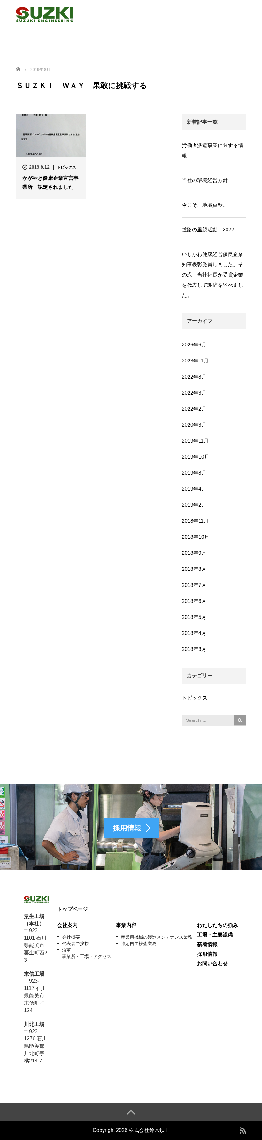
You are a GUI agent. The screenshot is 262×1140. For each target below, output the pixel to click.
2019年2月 (194, 505)
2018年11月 (195, 521)
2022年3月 (194, 392)
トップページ (72, 909)
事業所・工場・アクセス (86, 956)
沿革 (66, 950)
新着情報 (207, 944)
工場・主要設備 (215, 934)
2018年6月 (194, 601)
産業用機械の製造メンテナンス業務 (156, 937)
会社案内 (67, 925)
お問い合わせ (212, 963)
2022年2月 (194, 409)
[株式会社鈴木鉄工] (44, 13)
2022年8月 (194, 376)
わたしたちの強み (217, 925)
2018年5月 (194, 617)
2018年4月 (194, 633)
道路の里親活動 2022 (208, 229)
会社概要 (71, 937)
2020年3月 (194, 425)
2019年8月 (194, 473)
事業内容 (126, 925)
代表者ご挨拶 (75, 943)
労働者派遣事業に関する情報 (212, 150)
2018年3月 (194, 649)
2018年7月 (194, 585)
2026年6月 (194, 344)
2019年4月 (194, 489)
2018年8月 (194, 569)
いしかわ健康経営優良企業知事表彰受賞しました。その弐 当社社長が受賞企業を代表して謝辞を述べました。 (212, 275)
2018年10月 (195, 537)
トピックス (66, 167)
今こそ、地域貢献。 (205, 205)
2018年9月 (194, 553)
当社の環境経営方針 (205, 180)
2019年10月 (195, 457)
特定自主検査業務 (139, 943)
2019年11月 (195, 441)
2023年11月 (195, 360)
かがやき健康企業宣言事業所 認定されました (50, 182)
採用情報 (207, 954)
